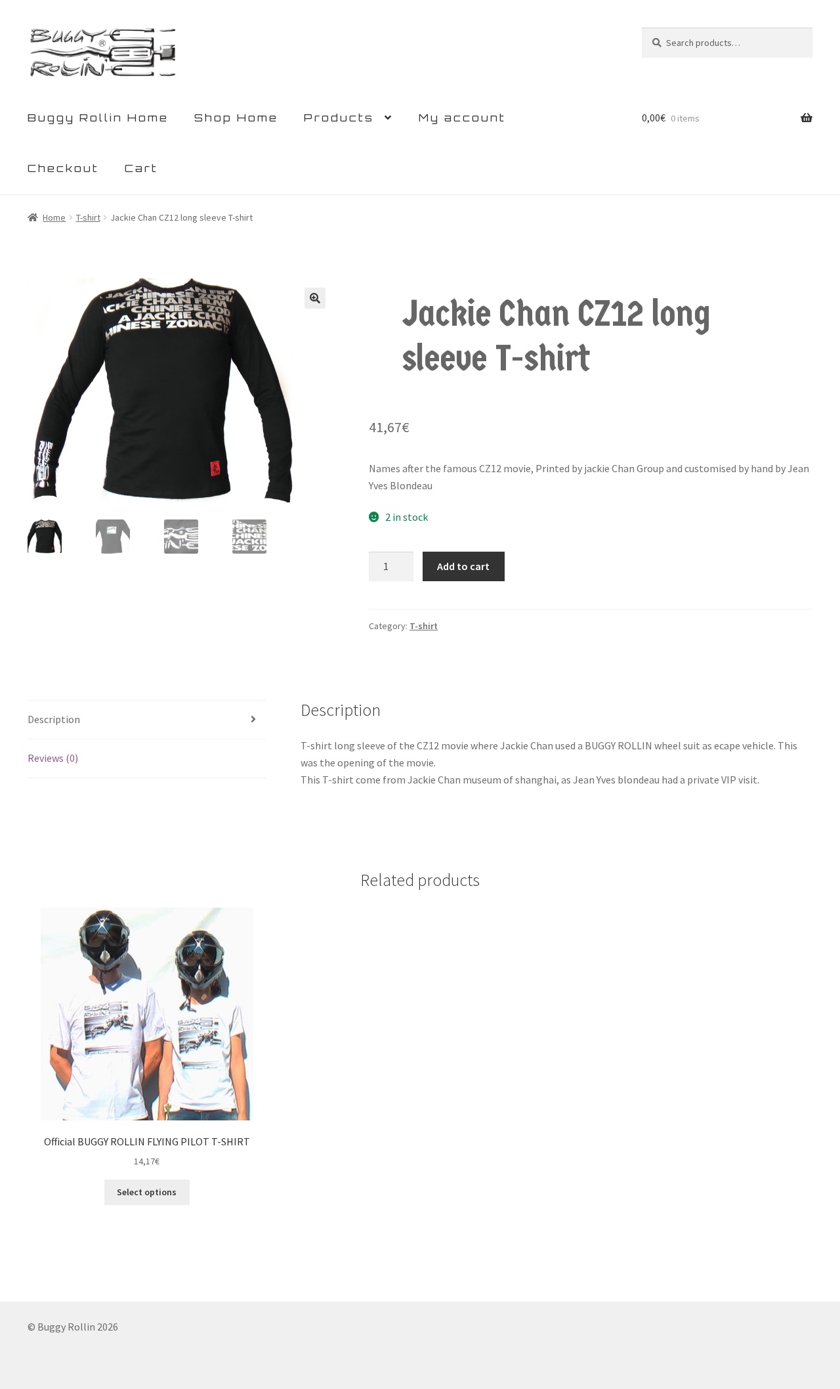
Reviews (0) (53, 757)
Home (54, 217)
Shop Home (236, 117)
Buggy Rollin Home (98, 117)
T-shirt (88, 217)
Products (339, 117)
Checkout (63, 168)
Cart (141, 168)
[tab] (147, 720)
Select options (147, 1192)
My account (462, 117)
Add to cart (463, 566)
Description (54, 719)
